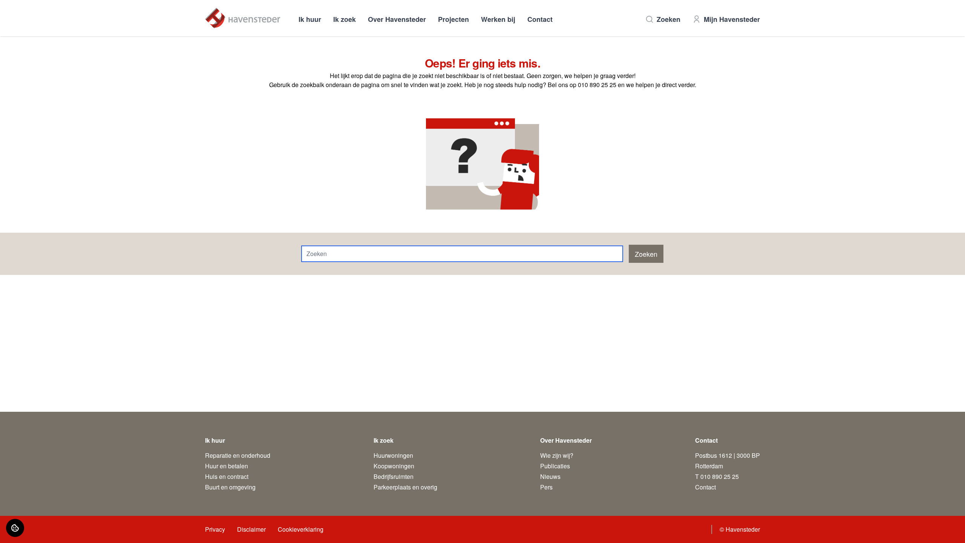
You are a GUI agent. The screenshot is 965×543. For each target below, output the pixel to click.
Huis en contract (226, 476)
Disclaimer (251, 529)
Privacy (215, 529)
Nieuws (550, 476)
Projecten (453, 19)
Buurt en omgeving (230, 487)
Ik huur (310, 19)
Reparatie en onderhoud (237, 455)
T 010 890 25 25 (717, 476)
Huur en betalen (226, 466)
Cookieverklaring (300, 529)
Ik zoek (344, 19)
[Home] (242, 18)
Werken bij (498, 19)
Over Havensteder (397, 19)
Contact (540, 19)
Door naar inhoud (29, 10)
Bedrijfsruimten (394, 476)
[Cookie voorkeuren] (15, 528)
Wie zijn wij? (556, 455)
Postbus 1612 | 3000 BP (727, 455)
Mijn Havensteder (732, 19)
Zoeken (668, 19)
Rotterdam (709, 466)
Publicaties (555, 466)
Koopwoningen (394, 466)
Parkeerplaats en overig (405, 487)
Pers (546, 487)
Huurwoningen (393, 455)
